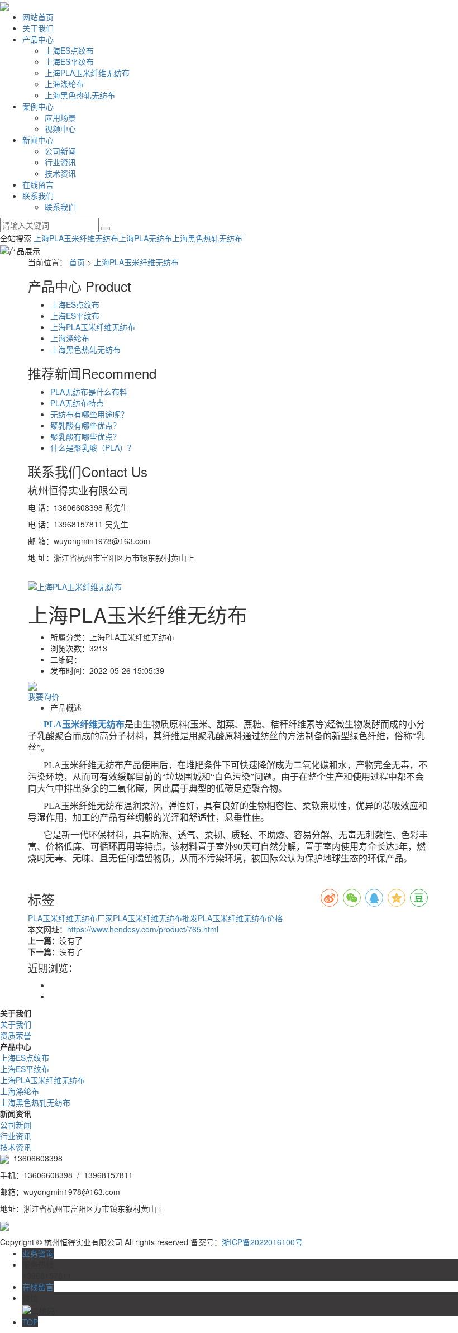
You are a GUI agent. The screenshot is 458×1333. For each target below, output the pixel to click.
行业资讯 (60, 162)
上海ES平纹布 (69, 61)
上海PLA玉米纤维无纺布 (87, 72)
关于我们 (38, 28)
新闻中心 (38, 139)
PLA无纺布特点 (77, 402)
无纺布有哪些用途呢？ (89, 414)
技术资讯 (60, 173)
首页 (77, 262)
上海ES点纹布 (69, 50)
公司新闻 (60, 150)
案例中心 (38, 106)
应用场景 (60, 117)
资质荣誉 (15, 1035)
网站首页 (38, 16)
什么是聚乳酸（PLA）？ (92, 447)
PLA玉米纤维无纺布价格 (240, 917)
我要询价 (43, 696)
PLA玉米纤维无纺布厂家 (70, 917)
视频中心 (60, 128)
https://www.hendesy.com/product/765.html (142, 929)
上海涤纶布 (64, 83)
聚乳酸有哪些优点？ (85, 425)
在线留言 (38, 184)
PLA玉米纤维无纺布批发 (155, 917)
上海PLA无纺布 (145, 238)
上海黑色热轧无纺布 (80, 95)
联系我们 (38, 195)
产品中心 (38, 39)
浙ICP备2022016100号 (262, 1242)
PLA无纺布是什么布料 (88, 391)
